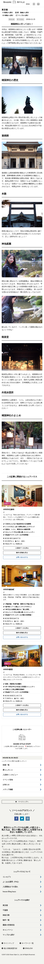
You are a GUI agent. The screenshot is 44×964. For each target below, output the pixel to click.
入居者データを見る (22, 548)
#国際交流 (19, 544)
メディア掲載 (8, 789)
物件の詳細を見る (22, 552)
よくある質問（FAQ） (11, 882)
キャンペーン (8, 930)
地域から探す (8, 12)
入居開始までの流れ (10, 887)
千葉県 (5, 910)
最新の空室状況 (9, 925)
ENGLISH (29, 948)
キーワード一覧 (28, 943)
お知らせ (6, 784)
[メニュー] (34, 4)
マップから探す (23, 15)
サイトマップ (9, 943)
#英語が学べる (10, 544)
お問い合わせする (22, 557)
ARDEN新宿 (8, 669)
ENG (28, 4)
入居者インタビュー (10, 775)
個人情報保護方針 (10, 948)
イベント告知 (8, 780)
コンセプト (7, 877)
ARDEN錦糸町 (8, 589)
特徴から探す (9, 15)
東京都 (5, 10)
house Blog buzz (9, 891)
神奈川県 (6, 915)
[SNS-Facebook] (16, 819)
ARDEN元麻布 (8, 509)
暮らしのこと (8, 770)
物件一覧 (6, 920)
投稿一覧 (6, 765)
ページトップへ (23, 801)
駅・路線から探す (23, 12)
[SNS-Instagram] (28, 819)
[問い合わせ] (38, 4)
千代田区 (21, 19)
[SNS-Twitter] (22, 819)
